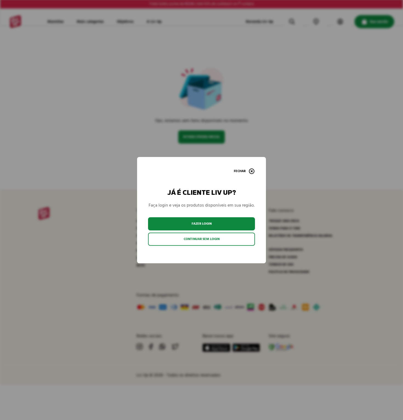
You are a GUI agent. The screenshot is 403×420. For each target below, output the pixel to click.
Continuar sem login (202, 239)
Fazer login (202, 223)
